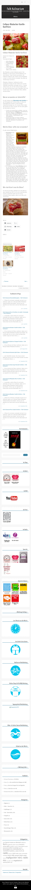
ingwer (26, 846)
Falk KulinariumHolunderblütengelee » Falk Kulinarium (15, 297)
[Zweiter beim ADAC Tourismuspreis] (23, 593)
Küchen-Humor (7, 822)
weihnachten (6, 862)
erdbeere (5, 286)
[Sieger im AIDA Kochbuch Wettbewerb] (15, 593)
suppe (25, 855)
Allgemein (6, 803)
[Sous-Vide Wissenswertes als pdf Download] (7, 483)
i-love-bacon (21, 846)
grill (8, 846)
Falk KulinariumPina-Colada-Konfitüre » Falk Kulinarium (15, 409)
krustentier (15, 848)
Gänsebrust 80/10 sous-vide (20, 791)
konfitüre (15, 286)
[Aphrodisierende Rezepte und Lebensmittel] (15, 562)
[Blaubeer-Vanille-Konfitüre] (8, 263)
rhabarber (21, 286)
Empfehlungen (7, 809)
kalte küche (5, 848)
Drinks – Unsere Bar (8, 806)
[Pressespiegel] (7, 522)
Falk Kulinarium (15, 9)
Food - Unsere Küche (24, 288)
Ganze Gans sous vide (12, 788)
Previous (5, 281)
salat (20, 853)
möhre (22, 849)
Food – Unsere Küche (8, 812)
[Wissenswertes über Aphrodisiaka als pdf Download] (15, 483)
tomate (4, 858)
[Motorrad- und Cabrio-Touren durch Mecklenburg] (15, 733)
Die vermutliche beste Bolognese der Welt (18, 782)
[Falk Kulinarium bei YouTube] (11, 502)
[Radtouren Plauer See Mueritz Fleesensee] (15, 671)
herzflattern (11, 846)
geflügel (5, 846)
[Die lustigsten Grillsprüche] (7, 574)
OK (15, 887)
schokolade (24, 853)
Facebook (19, 2)
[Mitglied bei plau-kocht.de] (7, 605)
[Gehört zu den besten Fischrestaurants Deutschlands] (7, 593)
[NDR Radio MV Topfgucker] (7, 542)
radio (5, 853)
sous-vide (11, 855)
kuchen (20, 848)
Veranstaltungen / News (9, 828)
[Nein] (29, 885)
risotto (17, 853)
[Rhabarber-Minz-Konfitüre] (8, 248)
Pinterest (25, 2)
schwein (5, 855)
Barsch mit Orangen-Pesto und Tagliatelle (16, 785)
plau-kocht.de (20, 851)
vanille (12, 860)
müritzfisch (6, 851)
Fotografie (6, 815)
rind (13, 853)
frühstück (10, 286)
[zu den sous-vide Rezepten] (7, 562)
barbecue (12, 842)
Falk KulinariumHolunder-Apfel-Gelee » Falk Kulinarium (15, 352)
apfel (4, 842)
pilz (15, 851)
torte (7, 860)
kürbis (11, 849)
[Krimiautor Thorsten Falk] (11, 448)
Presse (5, 825)
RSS (28, 2)
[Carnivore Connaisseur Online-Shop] (15, 692)
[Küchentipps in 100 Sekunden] (23, 562)
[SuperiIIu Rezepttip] (15, 605)
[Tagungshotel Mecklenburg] (15, 712)
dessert (18, 842)
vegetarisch (17, 861)
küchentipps (6, 849)
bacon (7, 842)
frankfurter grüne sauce (13, 844)
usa (9, 860)
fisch (5, 844)
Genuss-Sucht (6, 818)
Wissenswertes (7, 831)
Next (26, 281)
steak (21, 855)
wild (11, 862)
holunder (16, 846)
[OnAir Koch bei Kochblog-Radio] (15, 542)
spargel (17, 855)
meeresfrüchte (17, 849)
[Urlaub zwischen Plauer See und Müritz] (15, 754)
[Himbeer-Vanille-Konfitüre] (20, 248)
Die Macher (16, 779)
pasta (12, 851)
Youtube (22, 2)
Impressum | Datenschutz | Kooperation (12, 872)
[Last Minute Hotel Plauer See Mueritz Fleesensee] (15, 629)
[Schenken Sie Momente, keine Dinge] (15, 650)
